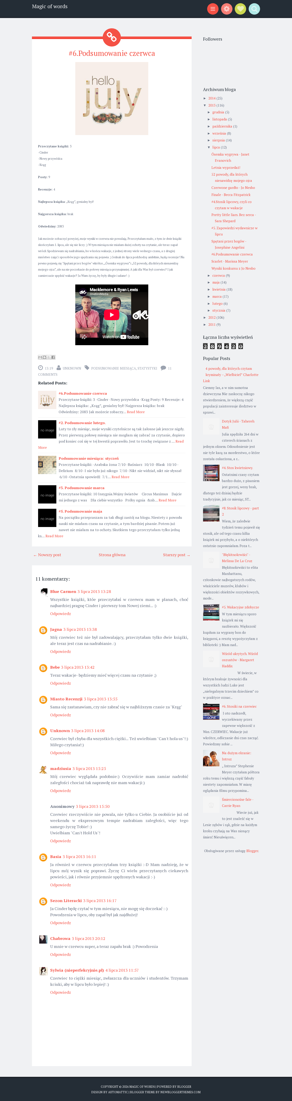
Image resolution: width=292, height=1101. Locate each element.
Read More (136, 411)
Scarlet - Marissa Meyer (229, 261)
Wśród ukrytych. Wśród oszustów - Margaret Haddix (240, 659)
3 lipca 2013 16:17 (100, 900)
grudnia (218, 112)
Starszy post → (176, 554)
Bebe (55, 667)
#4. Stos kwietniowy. (237, 467)
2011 (212, 324)
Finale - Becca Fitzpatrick (230, 194)
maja (216, 282)
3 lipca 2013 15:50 (93, 806)
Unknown (72, 368)
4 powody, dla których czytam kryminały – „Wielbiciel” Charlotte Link (230, 374)
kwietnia (219, 289)
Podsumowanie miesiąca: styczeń (89, 458)
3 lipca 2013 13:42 (78, 667)
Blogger (252, 850)
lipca (216, 147)
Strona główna (112, 554)
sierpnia (219, 140)
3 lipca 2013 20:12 (88, 938)
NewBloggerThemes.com (180, 1092)
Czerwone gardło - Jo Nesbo (233, 187)
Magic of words (50, 6)
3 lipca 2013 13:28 (94, 591)
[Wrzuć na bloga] (44, 357)
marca (217, 296)
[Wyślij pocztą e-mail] (40, 357)
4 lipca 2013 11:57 (122, 970)
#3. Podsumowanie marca (81, 487)
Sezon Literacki (66, 900)
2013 (212, 105)
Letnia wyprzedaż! (225, 167)
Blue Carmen (63, 591)
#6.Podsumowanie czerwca (112, 53)
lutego (218, 303)
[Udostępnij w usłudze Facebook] (53, 357)
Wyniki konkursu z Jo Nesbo (233, 268)
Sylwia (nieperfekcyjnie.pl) (77, 970)
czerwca (219, 275)
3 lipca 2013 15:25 (89, 768)
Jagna (56, 629)
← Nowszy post (47, 554)
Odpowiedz (60, 613)
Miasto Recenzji (66, 699)
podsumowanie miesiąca (113, 368)
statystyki (147, 368)
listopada (220, 119)
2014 (212, 98)
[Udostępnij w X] (49, 357)
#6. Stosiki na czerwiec (239, 706)
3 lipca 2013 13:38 (80, 629)
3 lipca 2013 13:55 (100, 699)
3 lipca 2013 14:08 (88, 730)
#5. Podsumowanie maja (80, 511)
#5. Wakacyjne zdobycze (240, 607)
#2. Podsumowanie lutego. (82, 422)
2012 (212, 317)
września (219, 133)
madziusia (60, 768)
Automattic (118, 1092)
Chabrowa (60, 938)
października (222, 126)
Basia (55, 856)
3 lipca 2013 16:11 (79, 856)
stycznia (219, 310)
